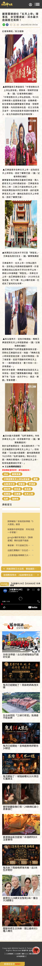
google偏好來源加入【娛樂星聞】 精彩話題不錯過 (20, 539)
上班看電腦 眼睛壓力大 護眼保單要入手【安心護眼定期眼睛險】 (19, 555)
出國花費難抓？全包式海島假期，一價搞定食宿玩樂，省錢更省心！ (19, 550)
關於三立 (25, 954)
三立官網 (17, 954)
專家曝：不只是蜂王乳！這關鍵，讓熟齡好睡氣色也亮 (19, 545)
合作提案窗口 (21, 956)
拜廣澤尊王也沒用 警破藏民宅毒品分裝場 (22, 569)
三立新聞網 (9, 954)
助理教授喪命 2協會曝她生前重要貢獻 (19, 575)
